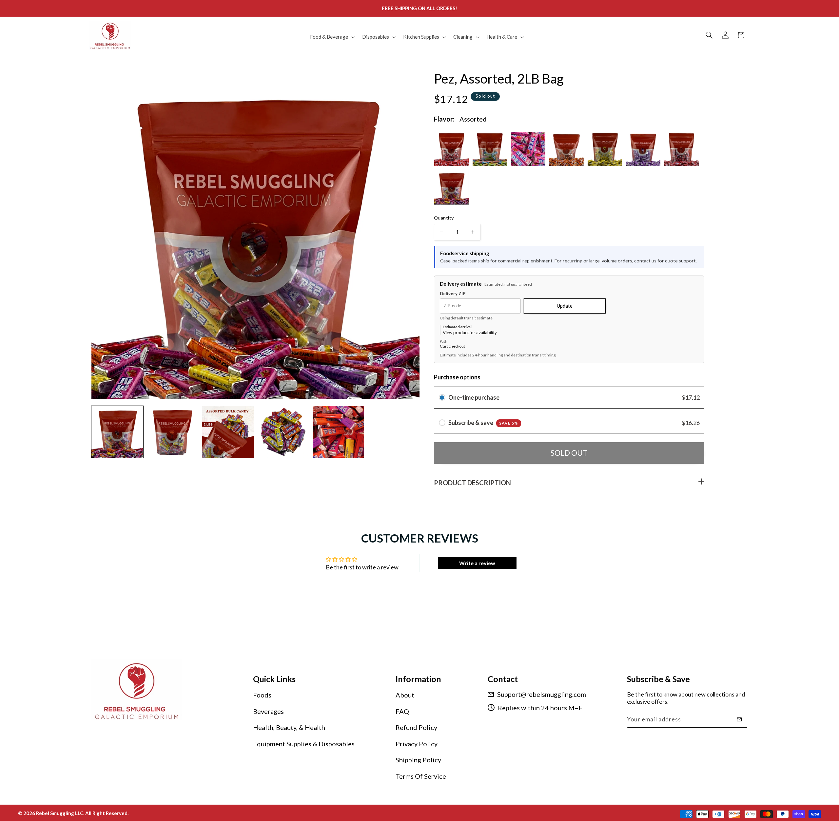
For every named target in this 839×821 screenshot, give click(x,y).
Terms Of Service (421, 776)
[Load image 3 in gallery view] (228, 432)
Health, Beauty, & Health (289, 727)
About (405, 695)
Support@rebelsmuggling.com (541, 694)
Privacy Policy (417, 744)
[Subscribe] (739, 719)
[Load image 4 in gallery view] (283, 432)
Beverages (268, 711)
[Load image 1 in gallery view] (117, 432)
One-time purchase (473, 397)
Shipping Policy (418, 760)
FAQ (402, 711)
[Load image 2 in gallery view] (173, 432)
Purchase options (457, 377)
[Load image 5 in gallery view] (338, 432)
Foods (262, 695)
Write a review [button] (477, 563)
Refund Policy (416, 727)
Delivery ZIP (452, 293)
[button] (332, 37)
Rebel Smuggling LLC (59, 813)
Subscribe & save (483, 422)
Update (565, 306)
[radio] (442, 397)
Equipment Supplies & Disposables (304, 744)
